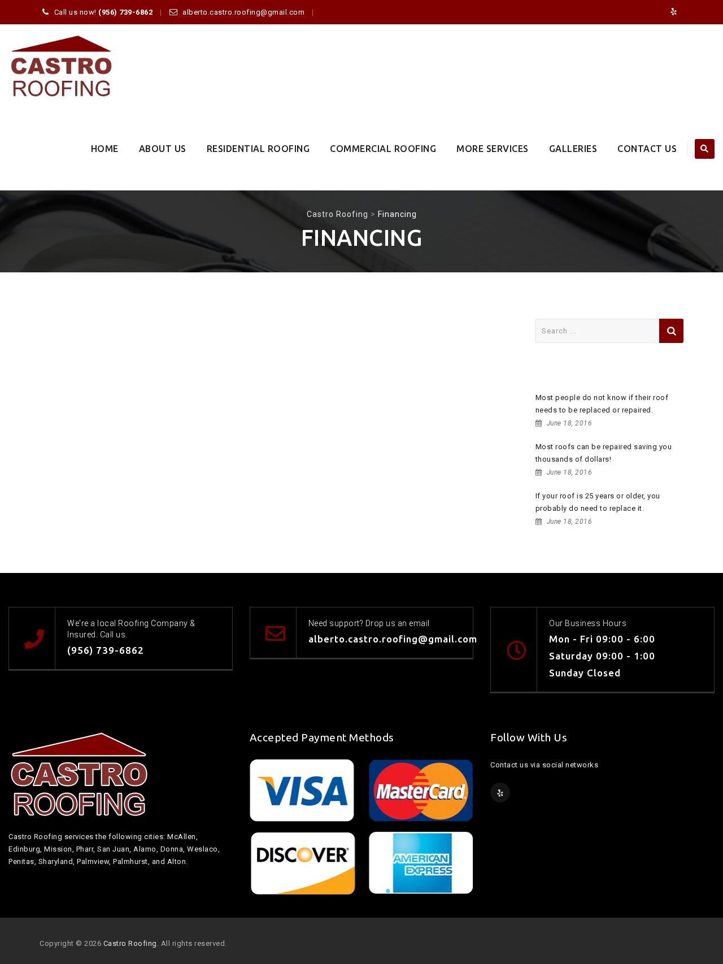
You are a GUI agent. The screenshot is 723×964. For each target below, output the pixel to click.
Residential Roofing (258, 149)
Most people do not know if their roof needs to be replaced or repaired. (602, 403)
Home (105, 149)
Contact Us (647, 149)
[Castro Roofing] (61, 65)
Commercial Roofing (383, 149)
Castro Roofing (130, 943)
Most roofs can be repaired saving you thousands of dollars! (603, 452)
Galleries (573, 149)
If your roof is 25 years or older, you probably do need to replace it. (597, 502)
